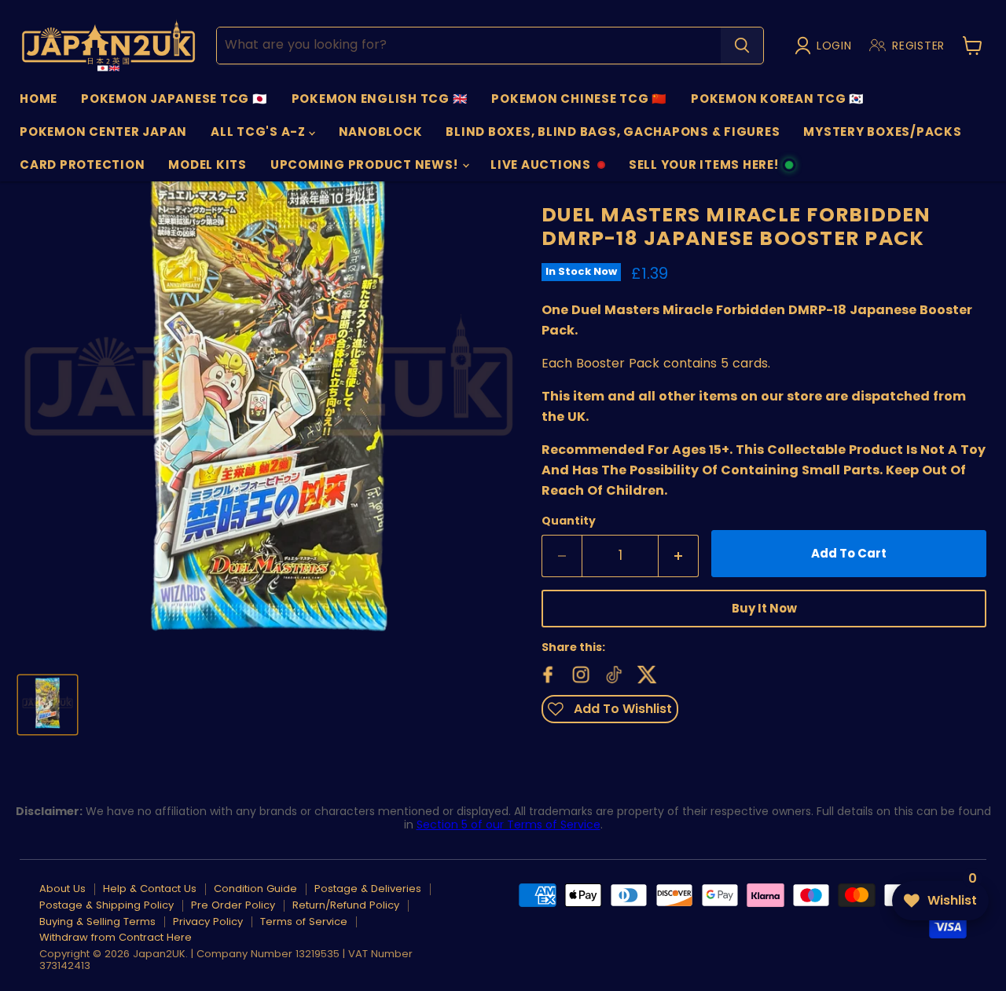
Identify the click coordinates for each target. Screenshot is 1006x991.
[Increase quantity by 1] (679, 556)
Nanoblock (381, 131)
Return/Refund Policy (345, 905)
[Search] (742, 45)
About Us (62, 888)
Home (38, 98)
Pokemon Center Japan (103, 131)
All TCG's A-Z (260, 131)
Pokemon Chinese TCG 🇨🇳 (579, 98)
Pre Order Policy (233, 905)
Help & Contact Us (149, 888)
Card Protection (82, 164)
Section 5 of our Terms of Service (508, 824)
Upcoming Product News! (365, 164)
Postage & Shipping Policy (106, 905)
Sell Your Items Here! (703, 168)
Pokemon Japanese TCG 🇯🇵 (174, 98)
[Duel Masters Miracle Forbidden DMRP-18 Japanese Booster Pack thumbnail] (47, 704)
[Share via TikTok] (612, 673)
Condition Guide (255, 888)
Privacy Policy (208, 921)
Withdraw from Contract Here (115, 937)
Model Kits (207, 164)
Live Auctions (540, 168)
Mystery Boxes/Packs (882, 131)
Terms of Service (303, 921)
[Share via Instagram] (579, 673)
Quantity (569, 520)
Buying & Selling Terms (97, 921)
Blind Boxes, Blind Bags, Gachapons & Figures (613, 131)
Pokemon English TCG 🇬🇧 (380, 98)
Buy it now (764, 608)
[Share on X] (645, 673)
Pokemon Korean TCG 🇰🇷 (778, 98)
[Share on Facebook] (546, 673)
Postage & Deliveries (367, 888)
